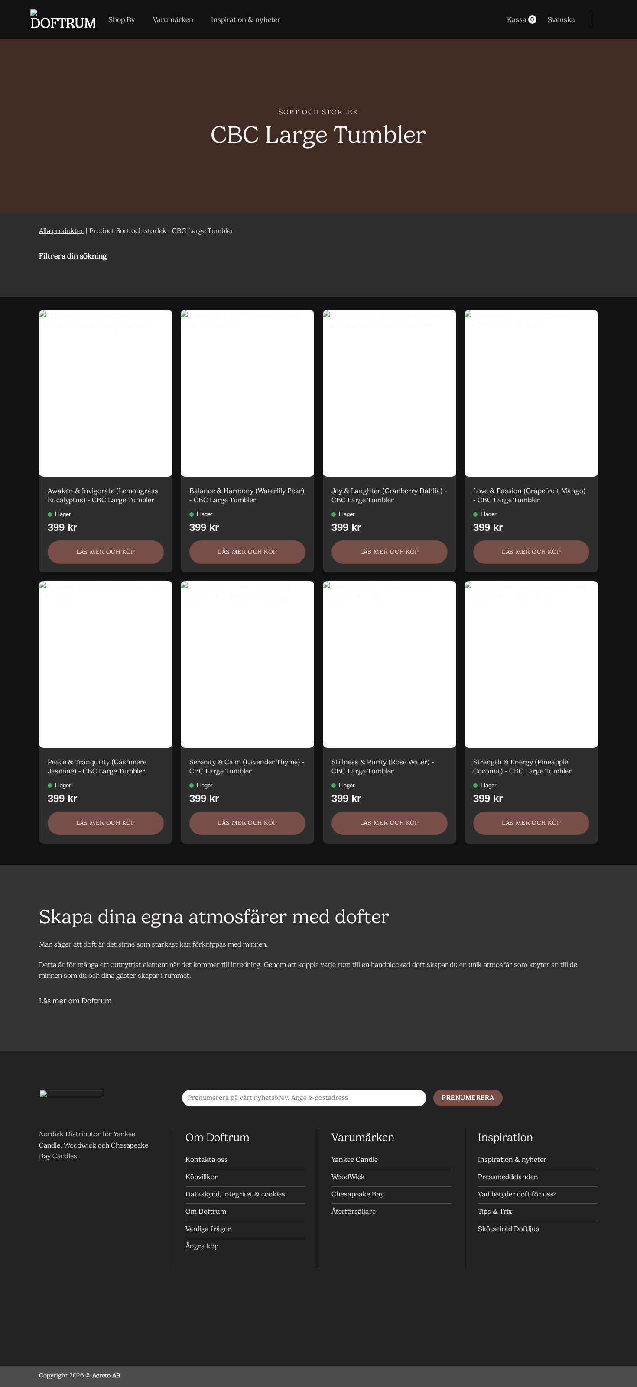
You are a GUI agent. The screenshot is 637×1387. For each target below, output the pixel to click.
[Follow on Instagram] (572, 1098)
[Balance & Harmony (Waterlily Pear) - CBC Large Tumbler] (247, 393)
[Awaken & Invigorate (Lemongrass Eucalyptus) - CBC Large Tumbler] (105, 393)
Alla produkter (61, 230)
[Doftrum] (62, 19)
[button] (603, 19)
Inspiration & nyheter (245, 19)
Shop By (121, 19)
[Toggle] (587, 255)
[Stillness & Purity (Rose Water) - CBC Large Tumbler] (389, 664)
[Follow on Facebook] (554, 1098)
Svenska (561, 19)
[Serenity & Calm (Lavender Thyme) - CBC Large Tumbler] (247, 664)
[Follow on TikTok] (589, 1098)
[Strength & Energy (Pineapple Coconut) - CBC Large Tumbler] (531, 664)
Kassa (520, 19)
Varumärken (173, 19)
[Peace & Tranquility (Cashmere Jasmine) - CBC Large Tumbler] (105, 664)
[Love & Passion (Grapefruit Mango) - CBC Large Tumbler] (531, 393)
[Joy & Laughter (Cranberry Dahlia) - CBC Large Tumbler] (389, 393)
